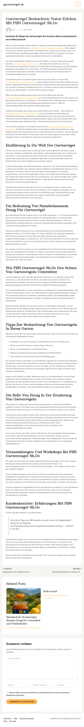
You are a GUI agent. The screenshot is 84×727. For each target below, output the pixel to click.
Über (16, 718)
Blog (5, 721)
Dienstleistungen (27, 718)
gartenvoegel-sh (14, 4)
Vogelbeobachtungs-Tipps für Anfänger (22, 113)
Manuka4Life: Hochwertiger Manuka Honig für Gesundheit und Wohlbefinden (23, 620)
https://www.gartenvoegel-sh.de (26, 64)
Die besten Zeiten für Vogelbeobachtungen (47, 48)
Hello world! (50, 591)
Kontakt (12, 721)
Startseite (7, 718)
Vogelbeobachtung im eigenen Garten (21, 82)
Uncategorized (22, 628)
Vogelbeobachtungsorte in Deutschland (22, 98)
